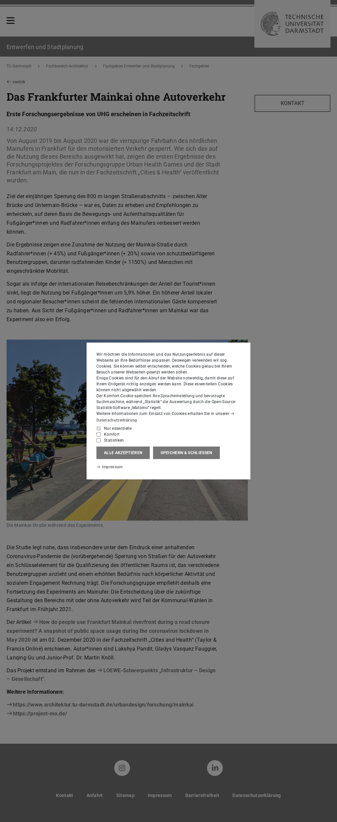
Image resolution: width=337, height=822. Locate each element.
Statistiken (114, 440)
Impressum (112, 467)
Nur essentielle (118, 428)
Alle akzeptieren (123, 452)
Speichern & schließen (186, 452)
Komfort (111, 434)
